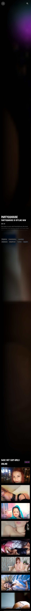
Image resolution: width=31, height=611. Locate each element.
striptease (4, 242)
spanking (20, 239)
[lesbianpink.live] (3, 3)
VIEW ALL (27, 462)
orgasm (25, 242)
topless (19, 242)
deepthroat (12, 242)
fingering (4, 239)
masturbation (12, 239)
